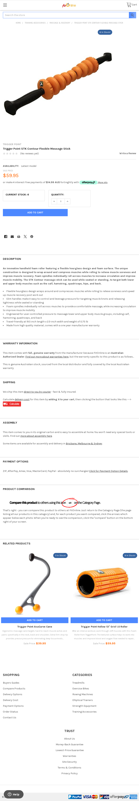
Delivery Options (12, 694)
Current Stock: (17, 194)
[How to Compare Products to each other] (55, 502)
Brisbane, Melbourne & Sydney (84, 443)
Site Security (69, 761)
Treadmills (78, 682)
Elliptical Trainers (82, 700)
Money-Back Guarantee (69, 744)
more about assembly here (36, 436)
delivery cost (22, 399)
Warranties (69, 756)
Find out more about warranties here (46, 356)
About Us (69, 738)
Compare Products (14, 688)
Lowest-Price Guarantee (70, 750)
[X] (25, 236)
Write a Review (127, 153)
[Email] (12, 236)
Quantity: (57, 194)
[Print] (19, 236)
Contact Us (9, 717)
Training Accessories (84, 711)
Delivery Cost (10, 700)
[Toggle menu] (5, 5)
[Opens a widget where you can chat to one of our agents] (14, 794)
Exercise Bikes (80, 688)
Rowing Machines (82, 694)
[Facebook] (6, 236)
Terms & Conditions (69, 767)
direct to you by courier (37, 391)
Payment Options (13, 705)
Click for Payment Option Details (108, 471)
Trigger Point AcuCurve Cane (34, 626)
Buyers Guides (11, 682)
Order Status (10, 711)
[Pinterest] (32, 236)
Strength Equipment (84, 705)
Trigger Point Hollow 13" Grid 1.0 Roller (104, 626)
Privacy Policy (69, 773)
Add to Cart (35, 620)
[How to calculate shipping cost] (12, 403)
